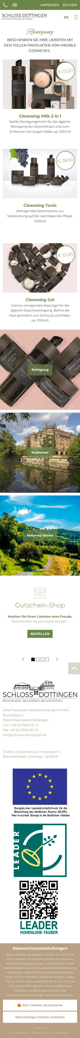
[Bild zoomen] (40, 793)
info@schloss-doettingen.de (25, 735)
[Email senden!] (15, 5)
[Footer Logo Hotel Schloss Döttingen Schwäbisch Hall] (40, 691)
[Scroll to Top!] (74, 668)
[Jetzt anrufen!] (6, 5)
